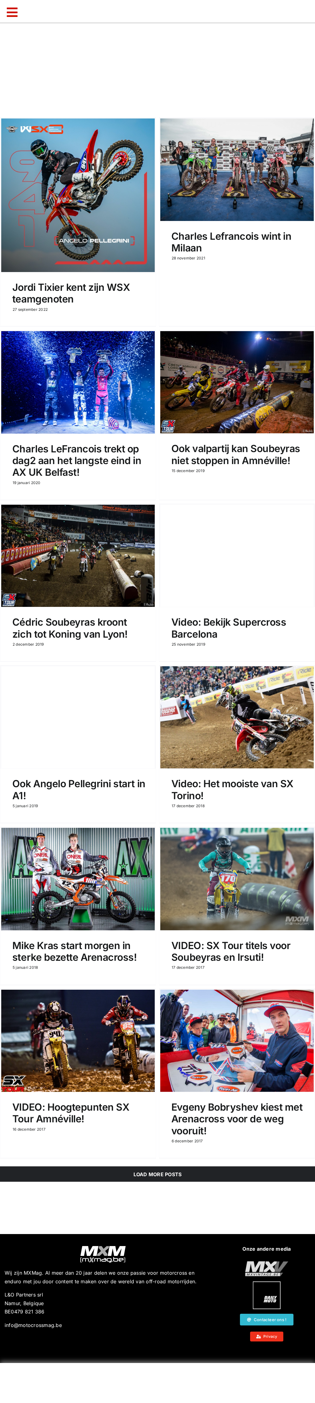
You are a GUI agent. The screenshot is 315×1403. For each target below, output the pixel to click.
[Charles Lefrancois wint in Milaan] (237, 169)
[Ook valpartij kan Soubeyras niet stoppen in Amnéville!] (237, 382)
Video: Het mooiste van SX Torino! (232, 789)
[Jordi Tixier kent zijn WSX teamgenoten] (78, 195)
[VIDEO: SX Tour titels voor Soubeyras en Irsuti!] (237, 879)
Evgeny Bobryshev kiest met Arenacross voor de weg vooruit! (237, 1119)
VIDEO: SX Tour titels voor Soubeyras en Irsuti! (231, 951)
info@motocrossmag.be (33, 1325)
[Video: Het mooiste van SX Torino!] (237, 717)
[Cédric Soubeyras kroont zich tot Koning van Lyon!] (78, 556)
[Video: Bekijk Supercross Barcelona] (237, 556)
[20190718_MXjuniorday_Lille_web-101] (266, 1264)
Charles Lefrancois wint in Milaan (231, 242)
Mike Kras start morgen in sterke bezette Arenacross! (74, 951)
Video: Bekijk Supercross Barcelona (228, 628)
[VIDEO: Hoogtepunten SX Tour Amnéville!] (78, 1041)
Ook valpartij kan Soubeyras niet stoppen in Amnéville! (235, 454)
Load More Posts (158, 1174)
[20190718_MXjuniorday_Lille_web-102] (267, 1284)
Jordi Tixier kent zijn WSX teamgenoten (71, 293)
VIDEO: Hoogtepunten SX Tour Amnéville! (70, 1113)
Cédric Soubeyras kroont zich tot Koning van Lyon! (70, 628)
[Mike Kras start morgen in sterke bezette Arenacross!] (78, 879)
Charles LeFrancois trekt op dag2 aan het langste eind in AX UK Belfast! (77, 461)
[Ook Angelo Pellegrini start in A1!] (78, 717)
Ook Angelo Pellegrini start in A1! (79, 789)
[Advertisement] (157, 1383)
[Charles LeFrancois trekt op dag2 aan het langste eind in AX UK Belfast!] (78, 382)
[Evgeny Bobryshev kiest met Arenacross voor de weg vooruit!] (237, 1041)
